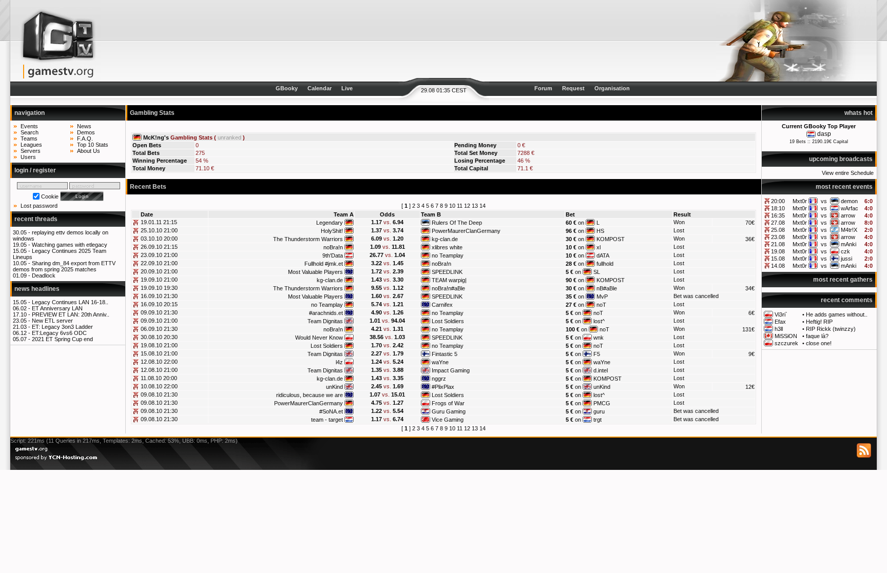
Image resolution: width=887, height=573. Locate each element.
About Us (88, 151)
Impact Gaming (451, 370)
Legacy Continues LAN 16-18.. (70, 302)
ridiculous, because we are (309, 395)
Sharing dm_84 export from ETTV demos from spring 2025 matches (64, 266)
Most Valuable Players (315, 272)
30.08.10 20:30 (159, 337)
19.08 (778, 251)
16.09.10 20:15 (159, 304)
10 (452, 206)
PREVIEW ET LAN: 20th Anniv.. (70, 314)
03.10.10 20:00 (159, 238)
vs (824, 201)
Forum (543, 88)
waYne (440, 362)
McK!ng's (156, 137)
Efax (780, 322)
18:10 (778, 208)
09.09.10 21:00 (159, 321)
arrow (848, 215)
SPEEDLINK (447, 272)
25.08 (778, 230)
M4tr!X (849, 230)
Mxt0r (800, 201)
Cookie (50, 196)
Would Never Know (319, 337)
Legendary (329, 223)
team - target (327, 420)
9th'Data (332, 255)
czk (845, 251)
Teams (29, 138)
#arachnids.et (326, 313)
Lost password (39, 206)
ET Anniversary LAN (57, 308)
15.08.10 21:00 (159, 353)
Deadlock (43, 275)
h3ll (779, 329)
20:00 (778, 201)
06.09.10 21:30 (159, 329)
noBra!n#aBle (448, 288)
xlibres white (447, 247)
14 (482, 206)
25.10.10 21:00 (159, 230)
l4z (339, 362)
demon (849, 201)
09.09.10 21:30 (159, 312)
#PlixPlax (443, 387)
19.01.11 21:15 (159, 222)
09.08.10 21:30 (159, 394)
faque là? (817, 336)
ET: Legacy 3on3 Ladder (62, 327)
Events (29, 126)
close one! (819, 343)
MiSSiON (786, 336)
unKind (334, 387)
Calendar (319, 88)
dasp (824, 133)
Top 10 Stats (92, 145)
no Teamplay (448, 255)
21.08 (778, 244)
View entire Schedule (848, 173)
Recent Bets (148, 186)
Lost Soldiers (448, 321)
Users (28, 157)
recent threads (35, 219)
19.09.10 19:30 (159, 288)
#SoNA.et (331, 411)
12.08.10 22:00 (159, 362)
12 (467, 206)
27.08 (778, 223)
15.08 (778, 258)
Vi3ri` (781, 314)
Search (29, 132)
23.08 (778, 237)
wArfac (849, 208)
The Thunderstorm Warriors (308, 239)
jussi (846, 258)
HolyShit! (332, 231)
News (84, 126)
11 (459, 206)
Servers (31, 151)
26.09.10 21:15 (159, 247)
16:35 (778, 215)
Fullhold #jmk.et (323, 264)
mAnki (848, 244)
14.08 (778, 266)
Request (573, 88)
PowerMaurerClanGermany (466, 231)
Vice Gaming (448, 420)
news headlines (37, 288)
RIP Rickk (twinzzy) (831, 329)
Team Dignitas (325, 321)
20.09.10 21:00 (159, 271)
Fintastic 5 (444, 354)
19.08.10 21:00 (159, 345)
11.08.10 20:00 (159, 378)
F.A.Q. (85, 138)
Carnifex (442, 305)
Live (347, 88)
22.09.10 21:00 (159, 263)
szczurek (786, 343)
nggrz (439, 379)
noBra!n (333, 247)
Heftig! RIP (819, 322)
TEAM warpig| (449, 280)
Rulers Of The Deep (457, 223)
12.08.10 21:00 (159, 370)
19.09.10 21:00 (159, 279)
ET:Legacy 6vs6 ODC (59, 333)
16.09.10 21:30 (159, 296)
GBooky (287, 88)
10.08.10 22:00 (159, 386)
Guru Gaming (449, 411)
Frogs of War (448, 403)
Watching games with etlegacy (69, 245)
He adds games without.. (836, 314)
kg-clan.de (445, 239)
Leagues (31, 145)
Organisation (612, 88)
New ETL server (52, 321)
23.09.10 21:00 (159, 255)
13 (475, 206)
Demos (86, 132)
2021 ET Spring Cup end (62, 339)
